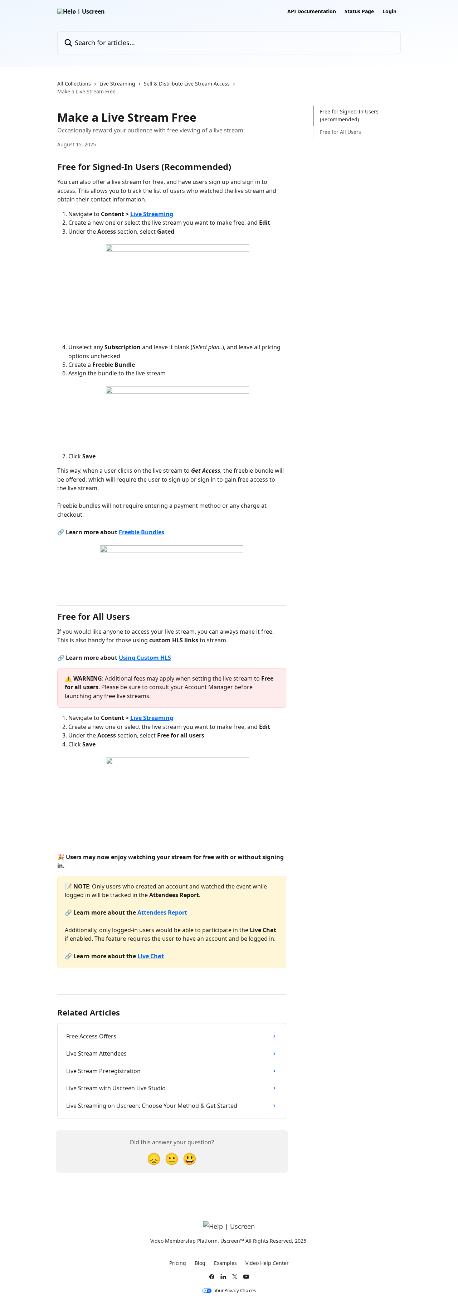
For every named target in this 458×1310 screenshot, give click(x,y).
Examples (225, 1263)
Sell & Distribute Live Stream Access (187, 83)
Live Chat (150, 956)
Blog (200, 1263)
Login (389, 11)
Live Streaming (117, 83)
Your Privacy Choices (235, 1290)
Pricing (177, 1263)
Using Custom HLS (145, 658)
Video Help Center (267, 1263)
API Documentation (311, 11)
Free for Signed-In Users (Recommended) (349, 115)
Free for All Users (340, 131)
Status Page (359, 11)
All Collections (74, 83)
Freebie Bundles (141, 532)
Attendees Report (162, 912)
